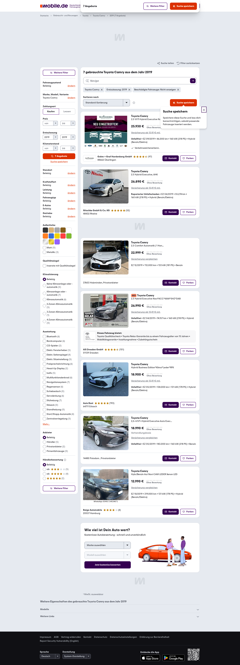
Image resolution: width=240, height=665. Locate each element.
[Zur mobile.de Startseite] (66, 6)
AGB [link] (56, 637)
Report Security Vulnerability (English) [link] (59, 641)
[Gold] (51, 242)
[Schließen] (204, 110)
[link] (165, 63)
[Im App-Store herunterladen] (151, 658)
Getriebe (47, 213)
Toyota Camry (99, 16)
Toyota (85, 16)
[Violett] (57, 242)
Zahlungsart (49, 106)
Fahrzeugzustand (52, 82)
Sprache (44, 651)
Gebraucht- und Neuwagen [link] (65, 16)
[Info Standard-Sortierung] (134, 102)
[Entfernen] (101, 89)
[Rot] (63, 236)
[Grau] (57, 230)
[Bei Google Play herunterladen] (173, 658)
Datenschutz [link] (100, 637)
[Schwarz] (45, 230)
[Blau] (51, 236)
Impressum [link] (45, 637)
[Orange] (45, 236)
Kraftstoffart (49, 182)
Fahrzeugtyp (49, 197)
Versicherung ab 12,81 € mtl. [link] (145, 132)
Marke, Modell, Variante (56, 94)
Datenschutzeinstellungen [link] (123, 637)
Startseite (44, 16)
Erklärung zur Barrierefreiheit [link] (154, 637)
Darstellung (69, 651)
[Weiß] (69, 230)
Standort (47, 170)
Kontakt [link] (87, 637)
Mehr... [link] (46, 424)
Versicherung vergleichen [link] (144, 259)
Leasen (67, 111)
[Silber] (45, 242)
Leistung (47, 189)
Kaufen (51, 111)
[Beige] (51, 230)
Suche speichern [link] (59, 161)
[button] (59, 84)
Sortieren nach (91, 97)
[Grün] (69, 236)
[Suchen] (193, 80)
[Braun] (63, 230)
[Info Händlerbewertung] (65, 459)
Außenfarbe (49, 225)
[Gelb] (57, 236)
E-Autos (47, 205)
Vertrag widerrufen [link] (71, 637)
